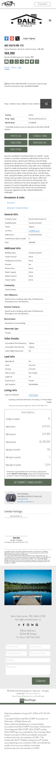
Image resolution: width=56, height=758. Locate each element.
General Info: (11, 214)
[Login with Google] (12, 40)
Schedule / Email (40, 135)
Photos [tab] (14, 67)
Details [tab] (7, 67)
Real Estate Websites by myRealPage (28, 696)
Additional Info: (12, 248)
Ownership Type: (11, 328)
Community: (9, 285)
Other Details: (11, 338)
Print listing (15, 149)
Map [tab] (19, 67)
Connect (42, 4)
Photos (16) (16, 135)
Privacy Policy (32, 694)
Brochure (11, 202)
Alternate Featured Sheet (17, 208)
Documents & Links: (14, 197)
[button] (19, 625)
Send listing (16, 142)
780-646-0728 (22, 499)
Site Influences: (11, 294)
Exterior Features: (12, 306)
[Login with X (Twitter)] (17, 40)
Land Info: (9, 356)
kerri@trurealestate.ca (25, 502)
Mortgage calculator (40, 142)
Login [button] (29, 38)
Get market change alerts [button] (28, 482)
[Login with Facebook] (6, 40)
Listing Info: (10, 390)
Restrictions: (10, 318)
